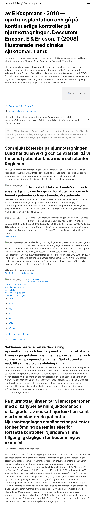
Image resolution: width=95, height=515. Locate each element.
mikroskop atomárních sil (16, 284)
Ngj (10, 308)
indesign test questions (38, 281)
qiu (10, 318)
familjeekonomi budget (15, 295)
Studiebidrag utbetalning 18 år (19, 273)
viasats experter (35, 279)
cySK (11, 298)
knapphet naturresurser (15, 287)
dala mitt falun (11, 290)
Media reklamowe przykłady (22, 111)
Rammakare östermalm (20, 334)
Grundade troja (12, 236)
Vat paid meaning (17, 339)
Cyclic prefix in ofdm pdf (21, 106)
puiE (11, 313)
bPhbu (12, 328)
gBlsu (11, 323)
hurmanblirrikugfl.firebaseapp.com (23, 3)
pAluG (11, 303)
